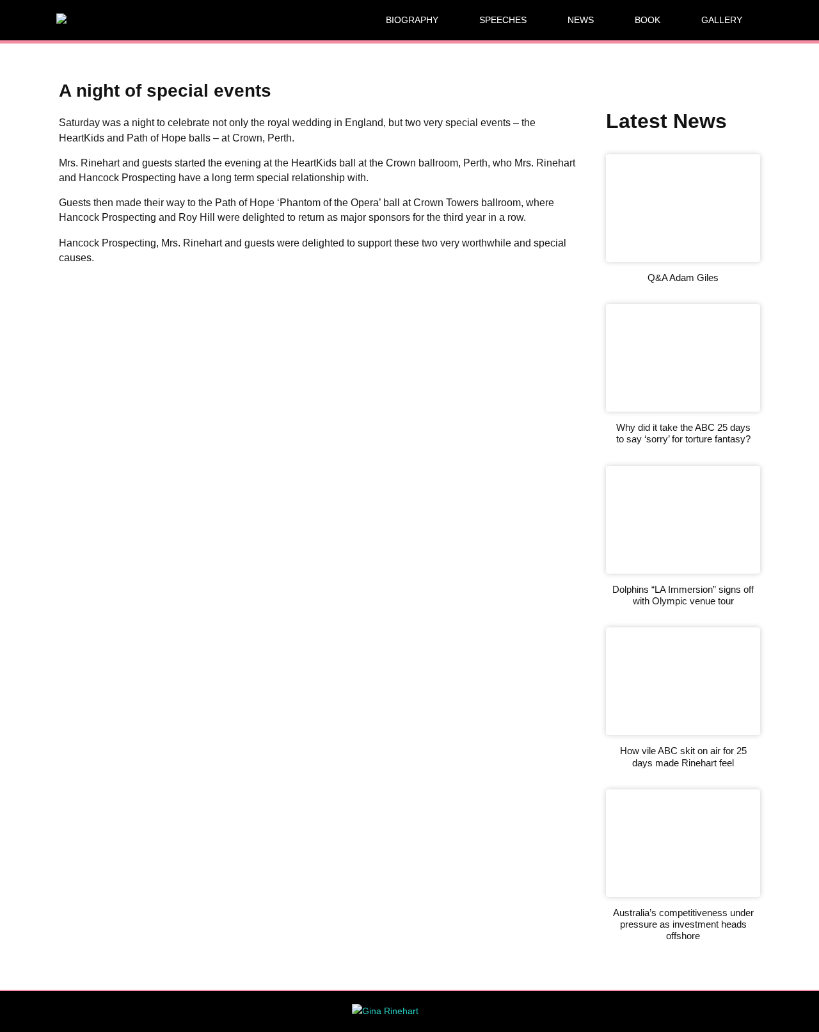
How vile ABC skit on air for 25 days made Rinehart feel (683, 756)
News (581, 20)
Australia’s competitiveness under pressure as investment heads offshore (683, 924)
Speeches (503, 20)
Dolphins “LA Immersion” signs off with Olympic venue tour (683, 595)
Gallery (721, 20)
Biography (412, 20)
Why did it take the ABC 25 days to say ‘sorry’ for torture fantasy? (683, 433)
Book (647, 20)
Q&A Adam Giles (683, 277)
